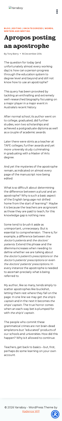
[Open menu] (57, 11)
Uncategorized (33, 28)
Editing (16, 28)
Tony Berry (13, 54)
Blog (7, 28)
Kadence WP (31, 411)
